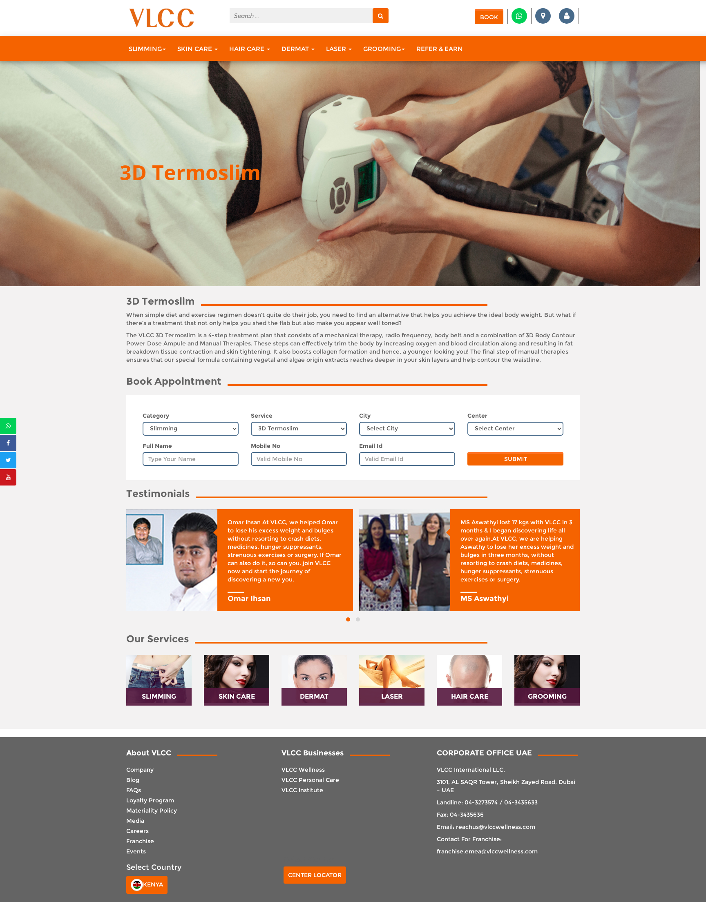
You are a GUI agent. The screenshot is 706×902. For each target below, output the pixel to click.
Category (156, 415)
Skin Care (195, 49)
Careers (137, 831)
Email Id (370, 446)
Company (140, 769)
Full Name (157, 446)
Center (477, 415)
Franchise (140, 841)
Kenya (153, 884)
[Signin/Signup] (566, 15)
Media (135, 820)
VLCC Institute (302, 790)
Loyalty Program (150, 800)
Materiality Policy (151, 810)
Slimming (145, 49)
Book (489, 17)
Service (262, 415)
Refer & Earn (439, 49)
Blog (132, 780)
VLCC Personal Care (310, 780)
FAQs (133, 790)
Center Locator (315, 875)
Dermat (296, 49)
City (365, 415)
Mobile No (265, 446)
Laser (337, 49)
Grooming (382, 49)
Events (136, 851)
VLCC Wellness (303, 769)
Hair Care (247, 49)
